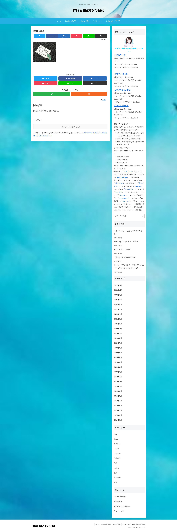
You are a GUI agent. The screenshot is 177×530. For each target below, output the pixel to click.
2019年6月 (118, 405)
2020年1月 (118, 372)
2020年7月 (118, 343)
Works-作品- (118, 501)
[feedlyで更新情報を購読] (51, 94)
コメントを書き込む (70, 127)
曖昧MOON (119, 183)
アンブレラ (128, 171)
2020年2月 (118, 367)
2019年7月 (118, 401)
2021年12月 (118, 300)
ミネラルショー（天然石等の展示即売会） (128, 232)
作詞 (115, 463)
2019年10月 (118, 386)
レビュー (117, 453)
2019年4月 (118, 415)
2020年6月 (118, 348)
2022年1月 (118, 295)
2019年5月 (118, 410)
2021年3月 (118, 319)
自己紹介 (117, 477)
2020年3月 (118, 362)
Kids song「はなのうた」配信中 (126, 242)
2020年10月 (118, 333)
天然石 (116, 468)
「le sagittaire (128, 189)
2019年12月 (118, 377)
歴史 (115, 473)
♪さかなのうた (121, 105)
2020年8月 (118, 338)
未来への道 (126, 201)
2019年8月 (118, 396)
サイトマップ (119, 511)
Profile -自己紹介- (120, 497)
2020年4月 (118, 357)
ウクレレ (117, 444)
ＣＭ (115, 482)
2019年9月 (118, 391)
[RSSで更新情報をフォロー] (89, 94)
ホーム (97, 524)
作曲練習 (117, 458)
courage (139, 186)
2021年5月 (118, 309)
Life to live (122, 195)
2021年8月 (118, 304)
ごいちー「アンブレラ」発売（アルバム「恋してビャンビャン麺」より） (129, 266)
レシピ (116, 449)
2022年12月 (118, 285)
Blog (115, 434)
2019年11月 (118, 381)
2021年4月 (118, 314)
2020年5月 (118, 353)
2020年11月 (118, 329)
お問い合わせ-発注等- (122, 506)
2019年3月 (118, 420)
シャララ (118, 192)
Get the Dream (122, 177)
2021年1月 (118, 324)
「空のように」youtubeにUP (124, 257)
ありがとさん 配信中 (122, 249)
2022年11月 (118, 290)
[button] (142, 216)
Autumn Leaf (123, 198)
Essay (116, 439)
